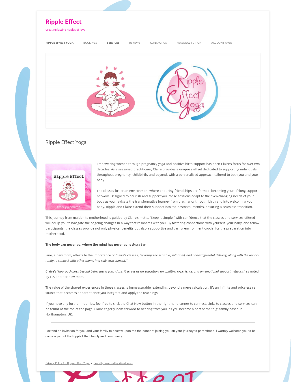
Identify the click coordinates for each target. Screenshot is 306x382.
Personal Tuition (189, 43)
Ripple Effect (63, 21)
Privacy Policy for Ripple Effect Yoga (67, 363)
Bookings (90, 43)
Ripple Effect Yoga (59, 43)
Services (113, 43)
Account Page (221, 43)
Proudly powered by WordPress (113, 363)
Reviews (134, 43)
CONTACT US (158, 43)
